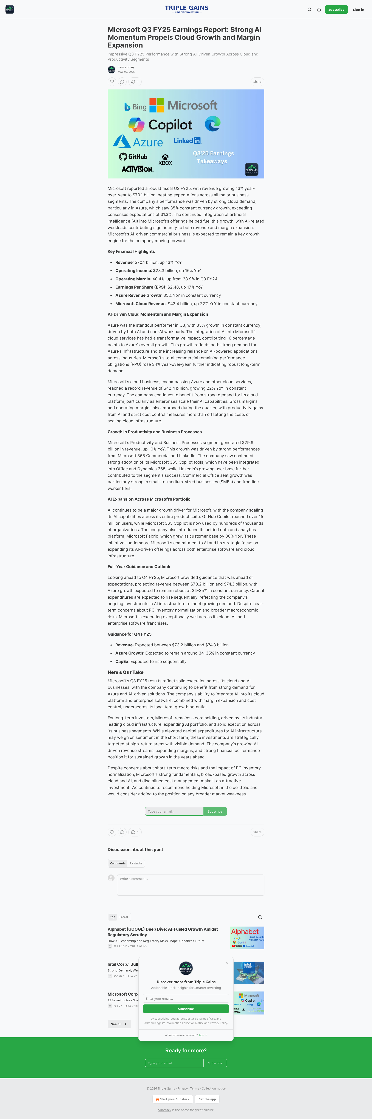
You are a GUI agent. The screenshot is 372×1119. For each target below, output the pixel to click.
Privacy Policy (218, 1023)
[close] (227, 963)
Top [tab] (112, 917)
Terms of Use (206, 1019)
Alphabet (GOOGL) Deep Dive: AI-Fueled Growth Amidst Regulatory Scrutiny (163, 932)
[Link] (101, 672)
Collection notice (214, 1088)
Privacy (183, 1088)
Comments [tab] (118, 863)
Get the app (207, 1099)
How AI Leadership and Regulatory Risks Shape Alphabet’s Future (156, 941)
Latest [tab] (123, 917)
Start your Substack (174, 1099)
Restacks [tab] (136, 863)
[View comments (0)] (122, 81)
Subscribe (336, 9)
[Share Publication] (319, 9)
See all (116, 1024)
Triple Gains (126, 67)
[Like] (112, 81)
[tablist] (126, 863)
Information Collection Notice (185, 1023)
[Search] (309, 9)
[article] (186, 940)
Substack (164, 1110)
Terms (194, 1088)
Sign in (358, 9)
